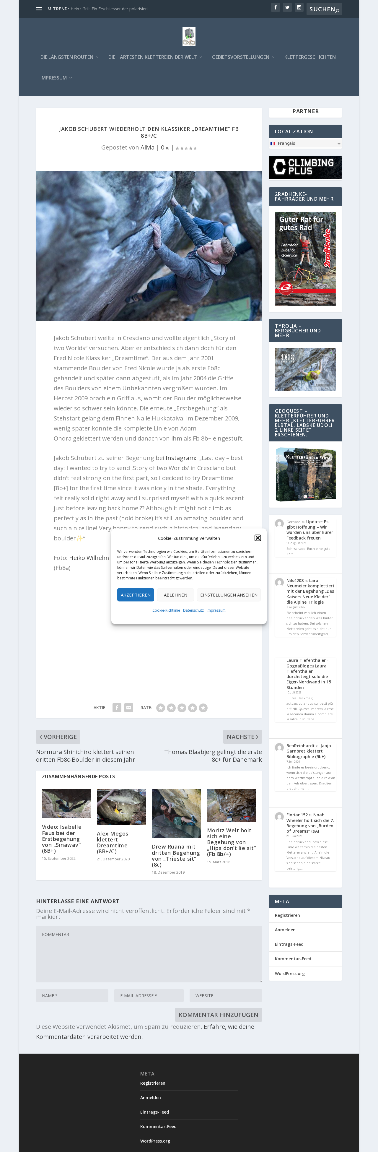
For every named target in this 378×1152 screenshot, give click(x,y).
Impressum (216, 609)
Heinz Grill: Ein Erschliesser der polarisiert (109, 9)
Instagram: (181, 458)
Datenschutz (193, 609)
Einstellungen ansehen (229, 595)
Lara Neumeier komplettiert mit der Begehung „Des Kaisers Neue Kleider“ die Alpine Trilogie (310, 591)
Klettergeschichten (310, 57)
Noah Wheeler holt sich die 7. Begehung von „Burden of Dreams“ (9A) (310, 823)
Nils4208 (295, 580)
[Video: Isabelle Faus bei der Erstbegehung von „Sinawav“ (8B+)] (66, 803)
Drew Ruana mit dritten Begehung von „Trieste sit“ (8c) (176, 855)
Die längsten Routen (66, 57)
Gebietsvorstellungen (240, 57)
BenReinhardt (300, 745)
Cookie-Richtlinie (166, 609)
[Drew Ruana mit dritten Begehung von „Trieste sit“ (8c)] (176, 813)
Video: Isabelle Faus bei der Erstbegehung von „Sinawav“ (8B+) (62, 838)
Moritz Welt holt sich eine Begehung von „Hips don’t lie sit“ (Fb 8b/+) (231, 842)
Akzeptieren (136, 595)
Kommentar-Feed (293, 958)
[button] (258, 538)
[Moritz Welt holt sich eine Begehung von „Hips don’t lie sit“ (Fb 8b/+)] (231, 805)
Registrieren (287, 915)
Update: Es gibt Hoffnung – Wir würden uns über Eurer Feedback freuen (309, 530)
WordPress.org (290, 973)
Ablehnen (175, 595)
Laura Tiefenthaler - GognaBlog (307, 662)
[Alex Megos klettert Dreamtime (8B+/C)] (121, 807)
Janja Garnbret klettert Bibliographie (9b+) (308, 751)
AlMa (147, 147)
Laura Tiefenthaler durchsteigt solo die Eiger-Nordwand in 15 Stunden (308, 676)
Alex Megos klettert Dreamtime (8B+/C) (112, 842)
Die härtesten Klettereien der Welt (152, 57)
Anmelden (285, 929)
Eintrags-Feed (289, 944)
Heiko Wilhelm (89, 558)
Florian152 (297, 815)
